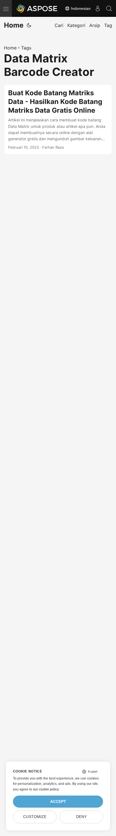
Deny (81, 817)
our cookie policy (46, 789)
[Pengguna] (97, 8)
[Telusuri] (109, 8)
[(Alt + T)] (29, 25)
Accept (58, 801)
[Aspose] (37, 8)
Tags (26, 48)
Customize (34, 817)
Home (13, 25)
